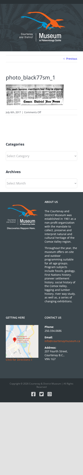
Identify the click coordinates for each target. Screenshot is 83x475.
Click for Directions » (19, 359)
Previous (71, 58)
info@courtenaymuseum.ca (62, 341)
